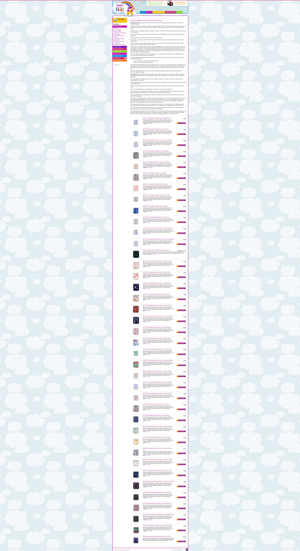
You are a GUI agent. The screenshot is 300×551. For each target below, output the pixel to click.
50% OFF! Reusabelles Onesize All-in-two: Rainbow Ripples (157, 525)
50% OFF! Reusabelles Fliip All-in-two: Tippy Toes (155, 184)
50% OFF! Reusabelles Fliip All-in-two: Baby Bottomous (156, 118)
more (151, 123)
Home (131, 18)
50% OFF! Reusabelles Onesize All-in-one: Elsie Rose (156, 272)
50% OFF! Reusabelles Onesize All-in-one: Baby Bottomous (157, 228)
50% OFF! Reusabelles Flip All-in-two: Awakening (155, 206)
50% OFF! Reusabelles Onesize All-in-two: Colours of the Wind (158, 481)
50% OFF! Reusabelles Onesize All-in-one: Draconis (156, 250)
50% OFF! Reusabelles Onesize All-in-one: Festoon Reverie (158, 316)
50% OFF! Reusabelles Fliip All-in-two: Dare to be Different (157, 140)
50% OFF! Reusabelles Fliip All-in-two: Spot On (154, 173)
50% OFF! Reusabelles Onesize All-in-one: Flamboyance (157, 327)
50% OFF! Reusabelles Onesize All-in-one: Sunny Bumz (157, 437)
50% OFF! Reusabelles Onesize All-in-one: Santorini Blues (157, 382)
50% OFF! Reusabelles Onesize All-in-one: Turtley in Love (157, 470)
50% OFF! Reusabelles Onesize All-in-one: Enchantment (157, 283)
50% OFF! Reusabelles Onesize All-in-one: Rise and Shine (157, 371)
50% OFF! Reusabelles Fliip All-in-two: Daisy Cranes (156, 129)
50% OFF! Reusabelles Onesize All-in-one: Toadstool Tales (157, 459)
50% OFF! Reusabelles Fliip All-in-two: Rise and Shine (156, 162)
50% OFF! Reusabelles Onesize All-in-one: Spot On (155, 404)
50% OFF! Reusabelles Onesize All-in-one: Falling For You (157, 305)
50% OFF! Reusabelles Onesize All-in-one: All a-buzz (156, 217)
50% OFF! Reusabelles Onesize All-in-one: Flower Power (157, 338)
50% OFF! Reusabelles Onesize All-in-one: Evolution (156, 294)
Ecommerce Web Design (177, 549)
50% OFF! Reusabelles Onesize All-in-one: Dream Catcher (157, 261)
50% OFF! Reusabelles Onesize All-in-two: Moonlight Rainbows (158, 514)
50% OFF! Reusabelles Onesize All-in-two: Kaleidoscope (157, 503)
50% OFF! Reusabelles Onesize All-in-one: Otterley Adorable (158, 360)
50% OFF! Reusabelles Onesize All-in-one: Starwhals (156, 415)
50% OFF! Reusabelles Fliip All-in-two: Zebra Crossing (156, 195)
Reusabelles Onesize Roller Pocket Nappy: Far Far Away (157, 536)
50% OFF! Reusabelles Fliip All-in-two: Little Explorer (156, 151)
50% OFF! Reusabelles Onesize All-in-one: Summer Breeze (157, 426)
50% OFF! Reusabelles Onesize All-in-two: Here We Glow (157, 492)
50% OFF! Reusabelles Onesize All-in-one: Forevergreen (157, 349)
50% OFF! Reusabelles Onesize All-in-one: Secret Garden (157, 393)
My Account (116, 64)
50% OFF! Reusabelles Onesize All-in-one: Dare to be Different (158, 239)
